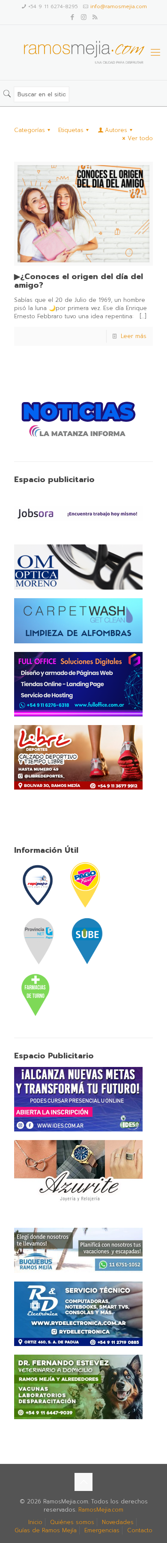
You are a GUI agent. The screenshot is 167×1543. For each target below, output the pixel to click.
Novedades (118, 1522)
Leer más (133, 336)
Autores (116, 130)
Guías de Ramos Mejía (46, 1530)
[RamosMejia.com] (83, 52)
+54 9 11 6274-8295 (53, 6)
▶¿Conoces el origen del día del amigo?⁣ (78, 280)
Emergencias (101, 1530)
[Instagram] (83, 17)
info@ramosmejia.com (118, 6)
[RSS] (94, 17)
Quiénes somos (72, 1522)
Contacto (139, 1530)
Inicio (35, 1522)
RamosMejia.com (100, 1510)
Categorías (29, 130)
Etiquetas (71, 130)
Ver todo (140, 138)
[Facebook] (72, 17)
